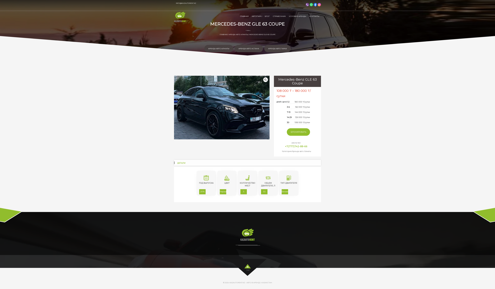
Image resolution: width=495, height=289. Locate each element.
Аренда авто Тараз (277, 49)
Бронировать (298, 132)
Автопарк (257, 16)
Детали (181, 163)
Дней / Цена (282, 102)
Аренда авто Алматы (238, 34)
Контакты (314, 16)
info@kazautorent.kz (186, 3)
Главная (244, 16)
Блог (267, 16)
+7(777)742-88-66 (296, 146)
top (248, 270)
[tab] (181, 163)
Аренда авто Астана (248, 49)
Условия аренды (297, 16)
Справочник (279, 16)
